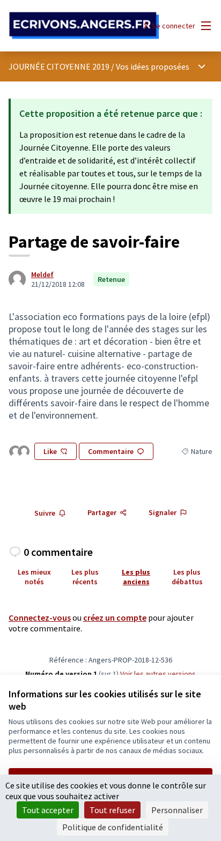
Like (50, 451)
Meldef (42, 274)
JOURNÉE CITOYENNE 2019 (59, 66)
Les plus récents (85, 576)
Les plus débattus (187, 576)
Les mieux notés (34, 576)
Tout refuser (112, 810)
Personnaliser (177, 810)
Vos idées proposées (152, 66)
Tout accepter (47, 810)
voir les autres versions (158, 674)
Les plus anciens (136, 576)
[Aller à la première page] (84, 26)
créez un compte (114, 617)
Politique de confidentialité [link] (112, 827)
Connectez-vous (40, 617)
